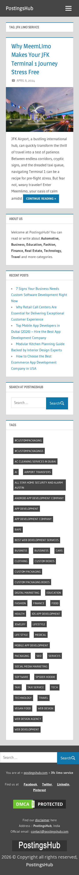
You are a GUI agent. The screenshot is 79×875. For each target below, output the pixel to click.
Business (21, 550)
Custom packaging (28, 571)
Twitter (47, 784)
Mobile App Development (31, 645)
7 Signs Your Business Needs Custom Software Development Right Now (39, 294)
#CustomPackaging (28, 440)
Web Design (45, 708)
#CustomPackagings (29, 451)
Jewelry (20, 624)
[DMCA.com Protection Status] (39, 808)
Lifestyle (39, 624)
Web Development (27, 729)
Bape (18, 529)
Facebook (30, 784)
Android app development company (39, 498)
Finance (38, 603)
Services (54, 656)
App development (26, 508)
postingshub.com (36, 773)
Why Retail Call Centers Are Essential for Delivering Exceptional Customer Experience (37, 313)
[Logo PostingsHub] (39, 850)
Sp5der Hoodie (45, 677)
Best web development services (37, 540)
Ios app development (46, 613)
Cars (59, 550)
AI (16, 472)
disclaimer (42, 820)
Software (21, 677)
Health (20, 613)
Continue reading (40, 199)
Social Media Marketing (31, 666)
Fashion (20, 603)
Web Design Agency (28, 719)
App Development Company (33, 519)
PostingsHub (19, 8)
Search (55, 403)
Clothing (21, 561)
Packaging (22, 656)
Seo (38, 656)
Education (54, 592)
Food (55, 603)
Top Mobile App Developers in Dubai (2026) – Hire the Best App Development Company (36, 331)
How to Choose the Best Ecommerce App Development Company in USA (34, 362)
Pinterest (39, 790)
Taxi (17, 687)
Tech (54, 687)
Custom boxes (44, 561)
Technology (23, 697)
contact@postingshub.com (49, 831)
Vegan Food (23, 708)
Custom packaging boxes (32, 582)
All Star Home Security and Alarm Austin (39, 485)
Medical (40, 635)
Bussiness (41, 550)
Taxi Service (35, 687)
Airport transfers (37, 472)
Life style (21, 635)
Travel (43, 697)
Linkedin (63, 784)
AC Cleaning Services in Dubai (35, 461)
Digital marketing (27, 592)
